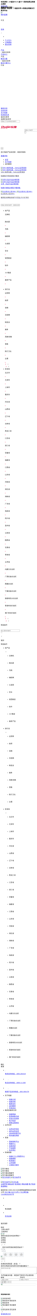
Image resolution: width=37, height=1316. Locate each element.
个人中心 (8, 40)
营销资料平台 (14, 1141)
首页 (6, 160)
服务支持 (4, 108)
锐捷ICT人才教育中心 (17, 1156)
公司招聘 (12, 1163)
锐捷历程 (12, 1101)
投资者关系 (5, 115)
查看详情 (4, 156)
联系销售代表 (14, 1116)
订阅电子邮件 (14, 1165)
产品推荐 (12, 1148)
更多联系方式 (6, 1314)
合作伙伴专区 (14, 1129)
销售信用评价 (14, 1123)
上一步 (4, 1282)
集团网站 (4, 1186)
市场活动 (12, 1108)
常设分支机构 (14, 1118)
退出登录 (8, 44)
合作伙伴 (4, 110)
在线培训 (12, 1146)
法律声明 (4, 1184)
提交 (3, 1258)
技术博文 (12, 1150)
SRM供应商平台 (15, 1133)
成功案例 (12, 1106)
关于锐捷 (4, 112)
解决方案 (4, 59)
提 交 (9, 1282)
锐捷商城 (12, 1114)
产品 (2, 50)
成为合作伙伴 (14, 1131)
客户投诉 (12, 1121)
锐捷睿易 (12, 1158)
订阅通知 (8, 42)
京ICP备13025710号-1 (12, 1192)
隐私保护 (11, 1184)
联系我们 (12, 1160)
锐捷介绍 (12, 1099)
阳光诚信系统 (14, 1135)
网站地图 (25, 1184)
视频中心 (12, 1144)
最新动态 (12, 1104)
